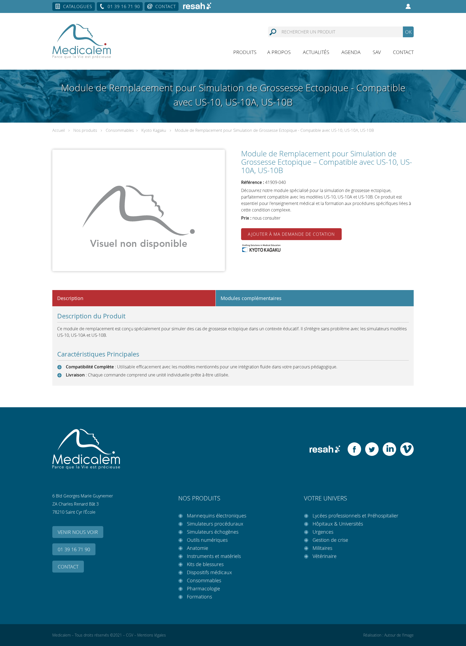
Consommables (120, 130)
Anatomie (197, 548)
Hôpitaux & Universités (338, 523)
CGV (129, 635)
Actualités (316, 52)
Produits (244, 52)
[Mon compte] (408, 6)
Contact (165, 6)
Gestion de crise (330, 540)
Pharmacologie (203, 588)
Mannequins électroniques (216, 515)
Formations (199, 596)
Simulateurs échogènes (212, 532)
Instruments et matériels (214, 556)
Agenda (351, 52)
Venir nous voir (78, 532)
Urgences (323, 532)
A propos (279, 52)
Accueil (58, 130)
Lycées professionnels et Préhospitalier (355, 515)
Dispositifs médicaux (209, 572)
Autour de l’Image (399, 635)
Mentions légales (151, 635)
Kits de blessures (205, 564)
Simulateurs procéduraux (215, 523)
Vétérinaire (325, 556)
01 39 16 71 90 (124, 6)
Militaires (322, 548)
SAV (377, 52)
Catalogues (77, 6)
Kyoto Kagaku (153, 130)
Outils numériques (207, 540)
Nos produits (85, 130)
